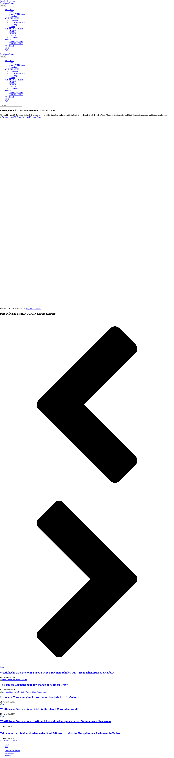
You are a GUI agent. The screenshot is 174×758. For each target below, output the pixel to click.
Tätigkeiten (13, 37)
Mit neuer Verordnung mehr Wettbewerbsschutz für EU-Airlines (39, 696)
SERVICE (9, 39)
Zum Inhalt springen (7, 1)
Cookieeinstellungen (12, 751)
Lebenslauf (13, 20)
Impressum (9, 755)
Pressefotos (13, 16)
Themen (12, 35)
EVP (6, 50)
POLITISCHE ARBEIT (14, 29)
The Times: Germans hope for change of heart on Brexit (34, 684)
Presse (11, 12)
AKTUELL (9, 10)
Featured (37, 309)
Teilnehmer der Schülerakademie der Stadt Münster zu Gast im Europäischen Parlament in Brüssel (60, 733)
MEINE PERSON (12, 18)
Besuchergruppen (16, 42)
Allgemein (29, 309)
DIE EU (12, 31)
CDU (7, 48)
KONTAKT (9, 46)
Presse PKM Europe (17, 14)
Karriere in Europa (16, 44)
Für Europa (13, 25)
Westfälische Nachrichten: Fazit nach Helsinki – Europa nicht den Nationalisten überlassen (55, 721)
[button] (87, 405)
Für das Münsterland (17, 22)
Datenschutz (9, 753)
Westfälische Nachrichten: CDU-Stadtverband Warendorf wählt (39, 709)
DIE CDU (13, 33)
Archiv (12, 27)
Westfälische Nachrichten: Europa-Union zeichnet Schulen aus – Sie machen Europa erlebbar (57, 672)
